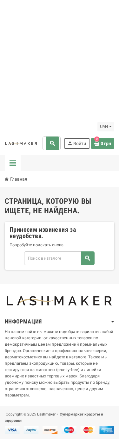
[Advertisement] (59, 59)
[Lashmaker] (21, 143)
